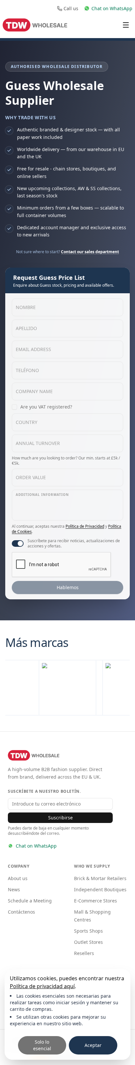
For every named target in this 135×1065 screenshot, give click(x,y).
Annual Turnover (38, 443)
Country (26, 422)
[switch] (18, 543)
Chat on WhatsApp (36, 846)
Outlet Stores (88, 942)
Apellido (26, 328)
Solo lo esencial (42, 1045)
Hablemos (68, 587)
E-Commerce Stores (95, 901)
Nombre (26, 307)
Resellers (84, 953)
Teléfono (27, 370)
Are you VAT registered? (46, 407)
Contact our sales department (90, 252)
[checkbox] (14, 407)
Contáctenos (21, 912)
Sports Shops (88, 931)
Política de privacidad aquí (42, 986)
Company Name (34, 391)
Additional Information (42, 494)
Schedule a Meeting (30, 901)
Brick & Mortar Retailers (100, 878)
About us (18, 878)
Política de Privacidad (85, 526)
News (14, 889)
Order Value (31, 477)
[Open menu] (125, 25)
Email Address (33, 349)
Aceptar (93, 1045)
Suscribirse (60, 817)
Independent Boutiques (100, 889)
